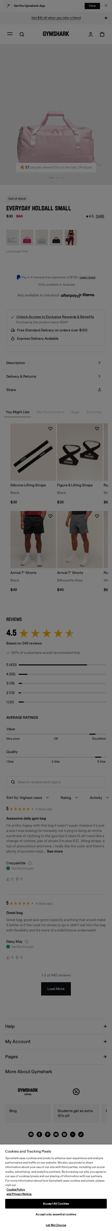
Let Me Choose (56, 1225)
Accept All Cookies (56, 1204)
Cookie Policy (16, 1190)
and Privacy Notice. (19, 1194)
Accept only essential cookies (56, 1214)
